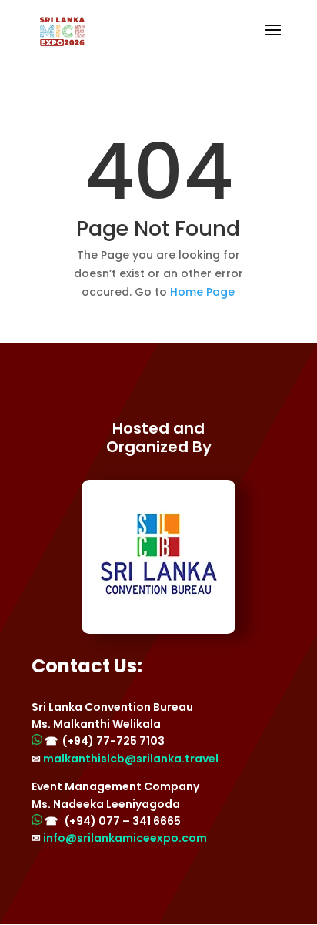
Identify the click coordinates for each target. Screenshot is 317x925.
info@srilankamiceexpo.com (125, 838)
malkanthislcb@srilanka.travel (131, 758)
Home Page (202, 292)
